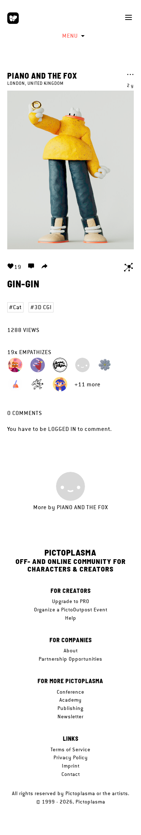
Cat (17, 307)
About (71, 650)
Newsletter (70, 716)
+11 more (87, 384)
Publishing (70, 708)
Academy (70, 700)
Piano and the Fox (42, 75)
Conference (70, 692)
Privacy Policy (71, 757)
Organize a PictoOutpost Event (70, 609)
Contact (70, 774)
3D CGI (43, 307)
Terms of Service (70, 749)
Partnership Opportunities (70, 659)
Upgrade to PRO (70, 601)
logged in (62, 429)
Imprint (71, 766)
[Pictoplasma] (13, 18)
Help (70, 618)
